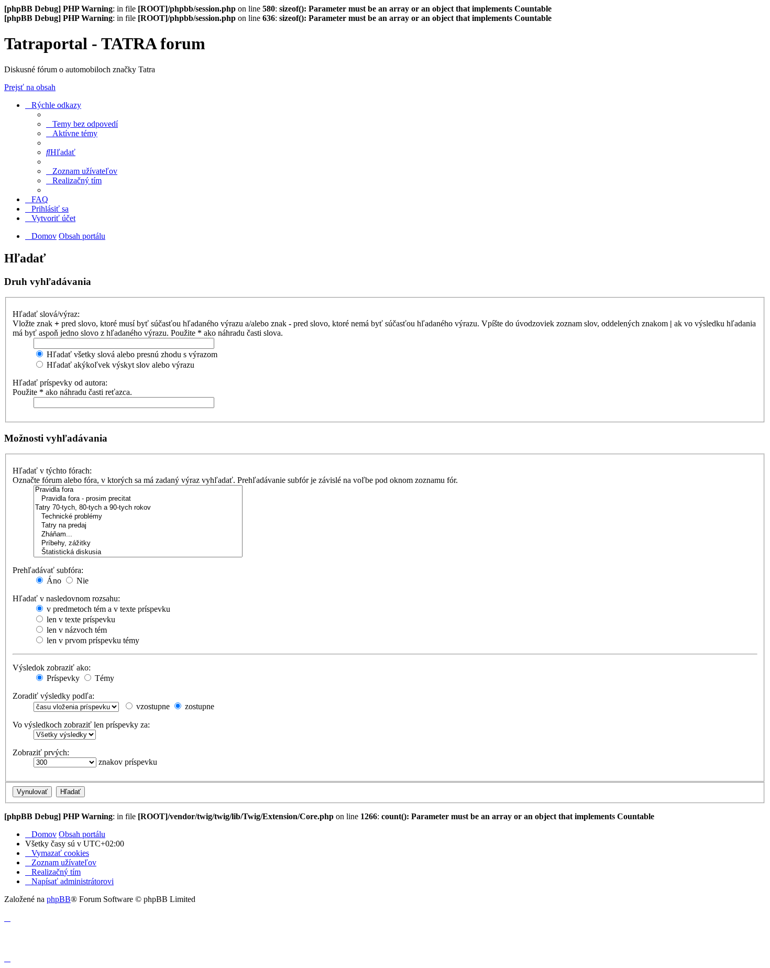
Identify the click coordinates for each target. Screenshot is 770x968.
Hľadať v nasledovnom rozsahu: (66, 598)
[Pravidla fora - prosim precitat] (138, 498)
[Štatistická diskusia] (138, 552)
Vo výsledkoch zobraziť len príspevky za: (81, 724)
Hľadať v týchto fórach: (52, 470)
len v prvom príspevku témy (92, 640)
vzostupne (152, 706)
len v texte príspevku (80, 619)
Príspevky (62, 678)
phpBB (59, 899)
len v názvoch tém (76, 629)
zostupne (198, 706)
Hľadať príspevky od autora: (60, 382)
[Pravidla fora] (138, 490)
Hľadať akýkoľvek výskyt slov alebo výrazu (119, 364)
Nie (81, 580)
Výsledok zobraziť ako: (52, 667)
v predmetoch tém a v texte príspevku (107, 608)
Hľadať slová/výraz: (46, 314)
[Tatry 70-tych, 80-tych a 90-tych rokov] (138, 507)
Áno (53, 580)
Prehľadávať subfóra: (48, 570)
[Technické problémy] (138, 516)
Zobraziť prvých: (41, 752)
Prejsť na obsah (30, 87)
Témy (103, 678)
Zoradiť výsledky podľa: (53, 695)
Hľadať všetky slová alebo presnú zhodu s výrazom (131, 354)
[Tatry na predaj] (138, 525)
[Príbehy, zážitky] (138, 543)
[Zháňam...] (138, 534)
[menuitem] (82, 123)
